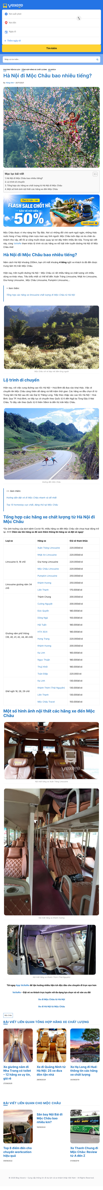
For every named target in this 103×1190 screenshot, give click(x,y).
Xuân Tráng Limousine (49, 547)
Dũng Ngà (43, 617)
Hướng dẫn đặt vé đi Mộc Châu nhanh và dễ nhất (31, 497)
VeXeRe (17, 243)
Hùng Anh (10, 83)
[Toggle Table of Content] (94, 174)
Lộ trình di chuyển (16, 182)
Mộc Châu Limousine (48, 568)
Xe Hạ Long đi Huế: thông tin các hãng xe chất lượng (84, 1070)
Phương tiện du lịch (11, 69)
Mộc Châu (8, 1015)
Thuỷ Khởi (43, 666)
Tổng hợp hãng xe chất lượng (34, 69)
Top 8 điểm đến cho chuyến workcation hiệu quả (17, 1151)
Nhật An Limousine (47, 554)
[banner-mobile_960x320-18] (51, 210)
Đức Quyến (43, 610)
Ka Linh (41, 652)
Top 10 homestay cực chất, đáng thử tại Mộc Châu (32, 504)
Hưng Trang (43, 638)
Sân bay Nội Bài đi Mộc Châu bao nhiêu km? (49, 1118)
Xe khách (52, 69)
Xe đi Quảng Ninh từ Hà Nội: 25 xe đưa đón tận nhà (51, 1070)
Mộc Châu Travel (46, 701)
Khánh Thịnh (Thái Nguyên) (51, 687)
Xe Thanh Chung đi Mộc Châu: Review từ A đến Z (84, 1151)
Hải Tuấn (42, 624)
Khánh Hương (44, 582)
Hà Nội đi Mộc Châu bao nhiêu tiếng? (25, 178)
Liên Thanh (43, 589)
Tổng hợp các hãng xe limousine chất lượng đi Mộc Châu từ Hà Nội (40, 294)
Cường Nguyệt (45, 603)
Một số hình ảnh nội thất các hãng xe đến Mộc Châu (32, 189)
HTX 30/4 (42, 631)
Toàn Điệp (43, 673)
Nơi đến (12, 23)
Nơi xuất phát (15, 14)
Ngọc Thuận (44, 659)
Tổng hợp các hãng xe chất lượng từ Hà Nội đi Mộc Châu (34, 185)
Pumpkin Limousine (48, 575)
